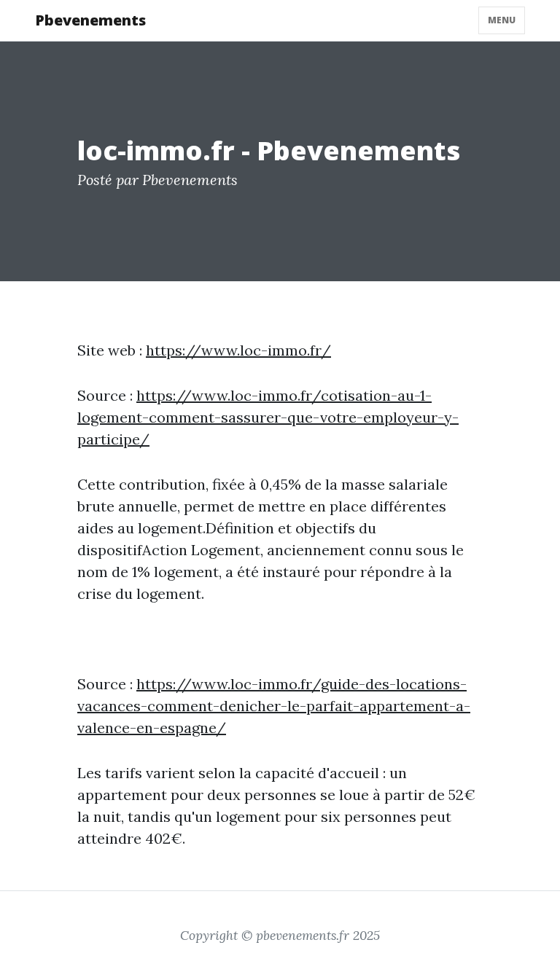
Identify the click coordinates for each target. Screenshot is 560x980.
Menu (502, 20)
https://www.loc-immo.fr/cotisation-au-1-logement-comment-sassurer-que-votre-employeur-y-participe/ (268, 417)
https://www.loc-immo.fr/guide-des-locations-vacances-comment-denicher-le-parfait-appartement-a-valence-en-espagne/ (273, 706)
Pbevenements (90, 20)
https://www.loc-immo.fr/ (238, 350)
